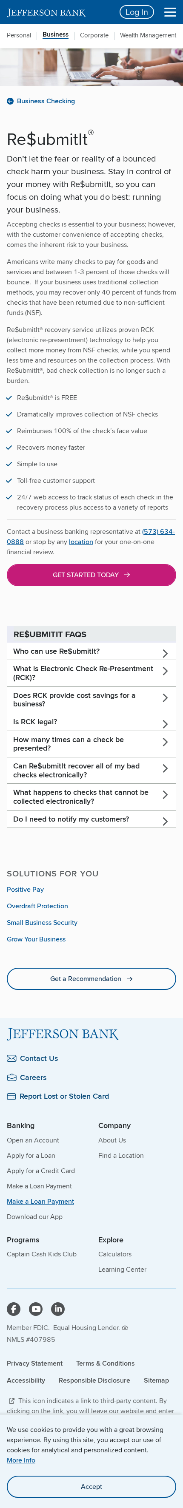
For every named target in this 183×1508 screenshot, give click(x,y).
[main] (91, 559)
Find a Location (121, 1155)
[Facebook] (13, 1309)
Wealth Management (148, 35)
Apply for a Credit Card (41, 1171)
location (81, 542)
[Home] (91, 1034)
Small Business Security (42, 922)
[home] (58, 11)
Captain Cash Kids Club (42, 1254)
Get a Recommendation (85, 979)
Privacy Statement (35, 1363)
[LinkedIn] (58, 1309)
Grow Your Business (36, 939)
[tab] (91, 651)
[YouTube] (36, 1309)
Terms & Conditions (105, 1363)
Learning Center (122, 1269)
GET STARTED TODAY (86, 575)
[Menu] (170, 12)
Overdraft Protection (37, 906)
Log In (137, 12)
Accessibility (26, 1380)
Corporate (94, 35)
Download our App (35, 1217)
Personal (19, 35)
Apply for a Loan (31, 1155)
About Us (112, 1140)
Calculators (115, 1254)
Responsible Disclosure (94, 1380)
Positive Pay (25, 889)
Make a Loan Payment (39, 1186)
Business (56, 35)
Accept (91, 1486)
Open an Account (33, 1140)
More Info (21, 1460)
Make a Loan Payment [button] (40, 1201)
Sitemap (156, 1380)
